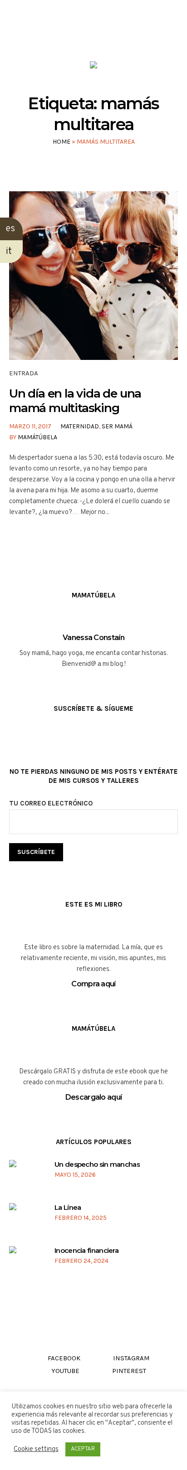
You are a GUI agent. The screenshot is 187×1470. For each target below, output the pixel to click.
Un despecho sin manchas (97, 1164)
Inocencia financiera (86, 1250)
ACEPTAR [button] (83, 1449)
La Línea (67, 1207)
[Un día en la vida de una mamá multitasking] (93, 275)
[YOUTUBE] (101, 35)
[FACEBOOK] (67, 35)
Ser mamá (117, 426)
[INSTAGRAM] (84, 35)
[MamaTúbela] (93, 67)
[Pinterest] (118, 35)
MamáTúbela (37, 437)
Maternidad (79, 426)
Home (61, 142)
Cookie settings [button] (36, 1449)
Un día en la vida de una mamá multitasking (75, 400)
